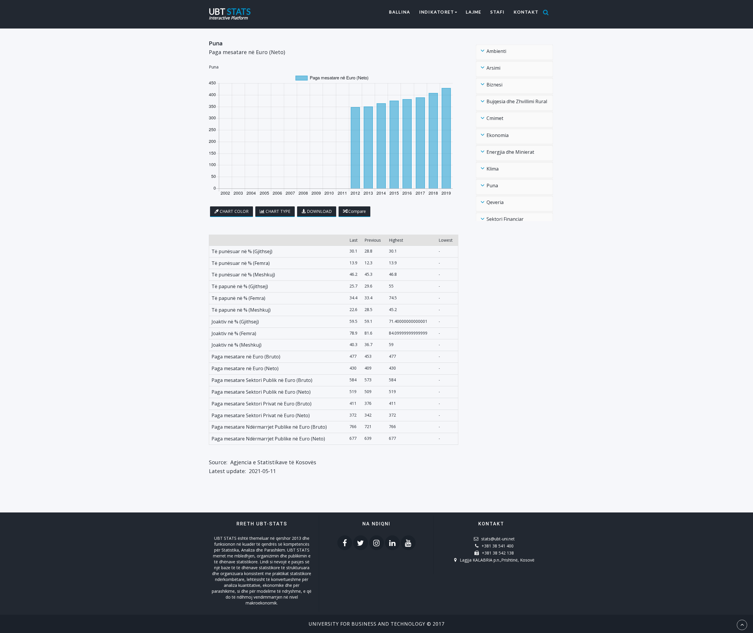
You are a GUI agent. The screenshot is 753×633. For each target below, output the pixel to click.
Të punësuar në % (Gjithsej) (241, 251)
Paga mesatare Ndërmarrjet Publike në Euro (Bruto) (269, 427)
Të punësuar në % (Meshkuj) (243, 274)
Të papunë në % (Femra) (238, 298)
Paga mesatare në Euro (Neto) (245, 368)
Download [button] (319, 211)
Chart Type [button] (278, 211)
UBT (230, 10)
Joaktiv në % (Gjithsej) (235, 321)
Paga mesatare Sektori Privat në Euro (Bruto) (261, 403)
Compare (357, 211)
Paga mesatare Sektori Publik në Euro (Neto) (261, 392)
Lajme (474, 11)
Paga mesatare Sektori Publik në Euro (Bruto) (261, 380)
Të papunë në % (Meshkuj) (241, 310)
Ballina (402, 11)
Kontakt (526, 11)
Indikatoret (436, 11)
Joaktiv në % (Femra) (233, 333)
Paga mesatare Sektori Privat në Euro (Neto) (260, 415)
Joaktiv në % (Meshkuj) (236, 345)
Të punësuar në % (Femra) (240, 263)
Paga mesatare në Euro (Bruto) (245, 356)
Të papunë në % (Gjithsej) (239, 286)
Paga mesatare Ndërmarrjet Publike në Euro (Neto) (268, 438)
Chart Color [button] (234, 211)
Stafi (497, 11)
